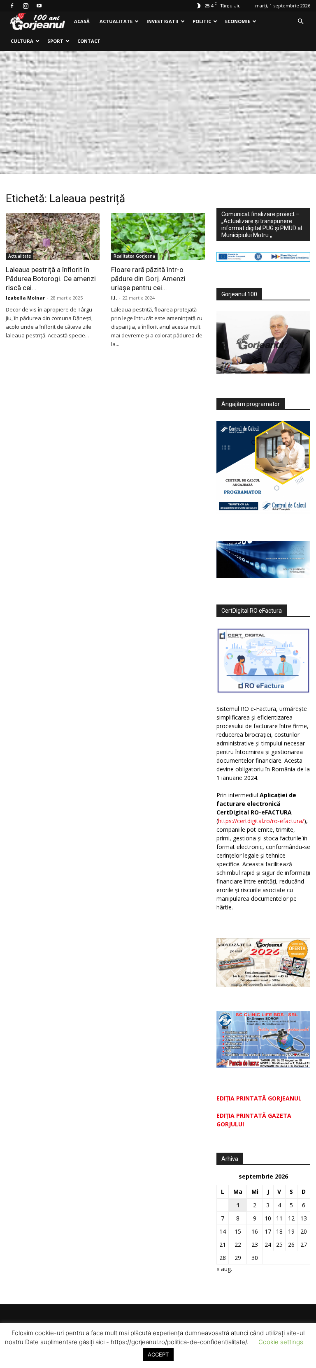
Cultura (22, 41)
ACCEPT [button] (158, 1354)
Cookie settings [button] (280, 1342)
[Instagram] (25, 6)
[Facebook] (12, 6)
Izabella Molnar (25, 298)
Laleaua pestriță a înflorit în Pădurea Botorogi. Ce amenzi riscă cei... (51, 278)
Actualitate (116, 21)
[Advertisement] (158, 112)
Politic (202, 21)
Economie (237, 21)
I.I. (114, 298)
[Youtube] (39, 6)
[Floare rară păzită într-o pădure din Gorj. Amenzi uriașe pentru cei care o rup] (158, 236)
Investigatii (162, 21)
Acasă (82, 21)
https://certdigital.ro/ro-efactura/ (261, 821)
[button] (300, 21)
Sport (55, 41)
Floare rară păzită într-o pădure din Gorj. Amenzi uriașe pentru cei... (148, 278)
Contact (88, 41)
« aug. (224, 1269)
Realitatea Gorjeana (134, 256)
